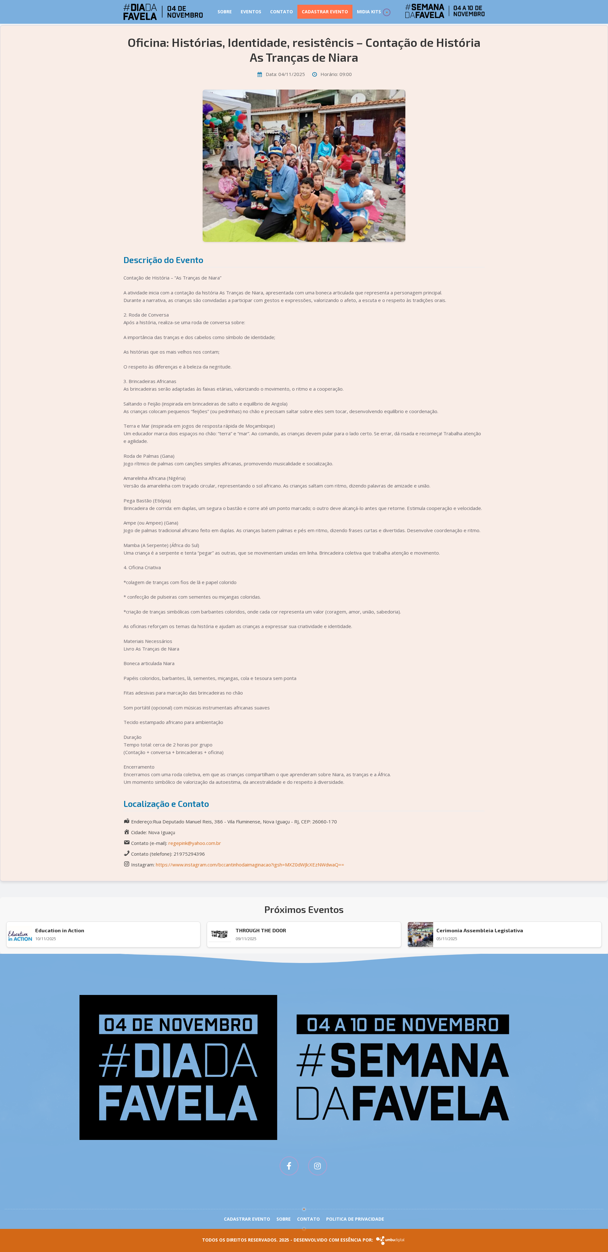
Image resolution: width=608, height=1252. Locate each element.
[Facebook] (289, 1165)
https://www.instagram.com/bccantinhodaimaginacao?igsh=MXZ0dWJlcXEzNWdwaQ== (250, 864)
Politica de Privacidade (355, 1219)
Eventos (251, 12)
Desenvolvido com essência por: (334, 1240)
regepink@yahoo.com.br (194, 843)
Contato (281, 12)
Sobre (225, 12)
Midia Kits (369, 12)
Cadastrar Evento (325, 12)
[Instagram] (317, 1165)
